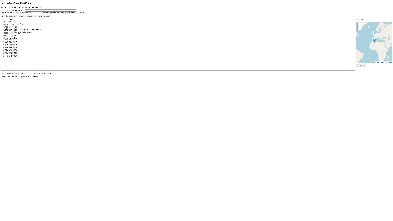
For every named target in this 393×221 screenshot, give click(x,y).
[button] (374, 40)
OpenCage (13, 76)
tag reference (38, 73)
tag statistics (48, 73)
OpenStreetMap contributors (384, 62)
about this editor (14, 73)
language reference (27, 73)
